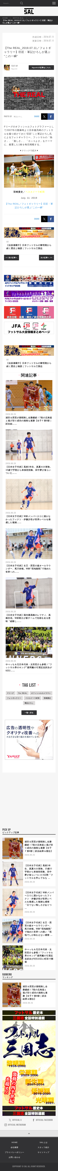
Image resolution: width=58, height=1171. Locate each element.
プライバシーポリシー (14, 1152)
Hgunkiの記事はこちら (41, 67)
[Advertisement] (29, 804)
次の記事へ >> (46, 257)
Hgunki (14, 69)
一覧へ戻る (29, 713)
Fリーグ (10, 693)
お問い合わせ (14, 1157)
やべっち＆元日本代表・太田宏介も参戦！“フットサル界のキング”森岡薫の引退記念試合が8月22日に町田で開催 (39, 955)
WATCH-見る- (18, 18)
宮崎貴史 (47, 698)
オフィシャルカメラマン (41, 693)
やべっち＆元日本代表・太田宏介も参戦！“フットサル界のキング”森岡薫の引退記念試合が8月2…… (29, 667)
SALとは (44, 1142)
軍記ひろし (29, 703)
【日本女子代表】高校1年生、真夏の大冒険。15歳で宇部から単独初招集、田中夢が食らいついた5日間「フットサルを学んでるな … (39, 871)
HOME (5, 18)
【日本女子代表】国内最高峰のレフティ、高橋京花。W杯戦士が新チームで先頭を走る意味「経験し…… (28, 618)
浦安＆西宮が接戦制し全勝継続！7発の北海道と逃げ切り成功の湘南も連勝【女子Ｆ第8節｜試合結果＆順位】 (35, 992)
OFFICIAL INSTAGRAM (17, 1125)
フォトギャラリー (14, 698)
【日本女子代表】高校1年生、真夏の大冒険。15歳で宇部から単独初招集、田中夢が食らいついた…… (29, 470)
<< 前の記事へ (11, 257)
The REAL (22, 693)
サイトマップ (43, 1152)
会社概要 (14, 1147)
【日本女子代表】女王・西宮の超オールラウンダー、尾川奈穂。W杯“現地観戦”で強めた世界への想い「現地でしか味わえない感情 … (39, 928)
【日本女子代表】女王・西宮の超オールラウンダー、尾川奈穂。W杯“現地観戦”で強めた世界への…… (28, 568)
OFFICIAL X (17, 1120)
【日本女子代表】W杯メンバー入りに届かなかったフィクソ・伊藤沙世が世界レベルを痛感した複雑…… (28, 519)
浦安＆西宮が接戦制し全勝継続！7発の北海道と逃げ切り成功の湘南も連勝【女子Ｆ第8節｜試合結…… (29, 420)
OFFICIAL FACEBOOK (44, 1120)
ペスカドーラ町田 (32, 698)
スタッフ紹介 (43, 1147)
